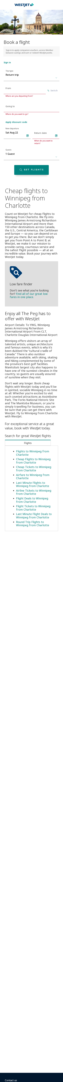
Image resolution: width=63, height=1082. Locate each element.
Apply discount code (16, 122)
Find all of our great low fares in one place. (29, 295)
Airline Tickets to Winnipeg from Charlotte (33, 492)
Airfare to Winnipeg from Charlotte (32, 476)
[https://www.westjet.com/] (24, 6)
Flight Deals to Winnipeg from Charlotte (32, 500)
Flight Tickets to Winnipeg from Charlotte (33, 507)
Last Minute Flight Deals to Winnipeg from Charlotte (34, 515)
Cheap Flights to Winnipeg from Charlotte (33, 460)
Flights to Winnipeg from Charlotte (32, 452)
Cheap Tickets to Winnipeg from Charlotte (33, 468)
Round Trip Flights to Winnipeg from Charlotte (32, 523)
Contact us (11, 1080)
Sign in (7, 62)
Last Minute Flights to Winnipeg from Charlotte (32, 484)
